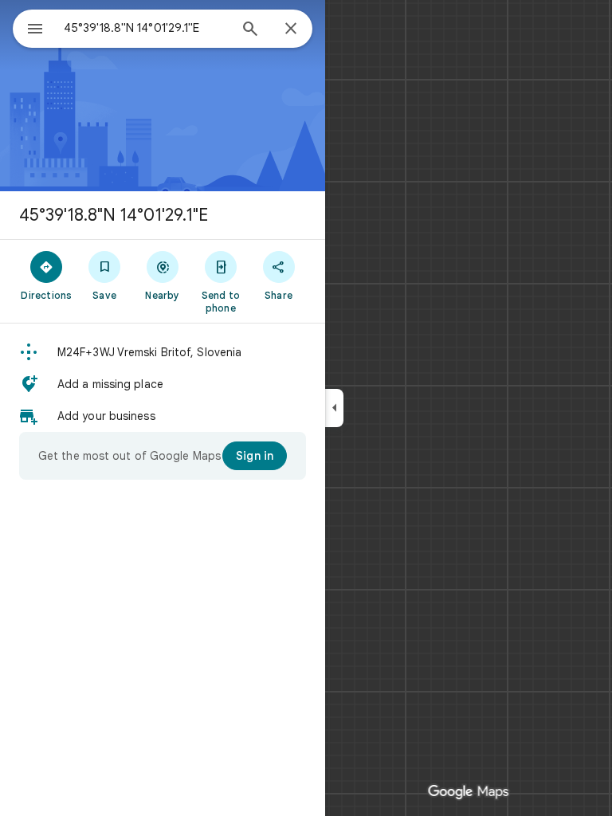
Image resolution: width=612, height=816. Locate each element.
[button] (162, 352)
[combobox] (146, 27)
